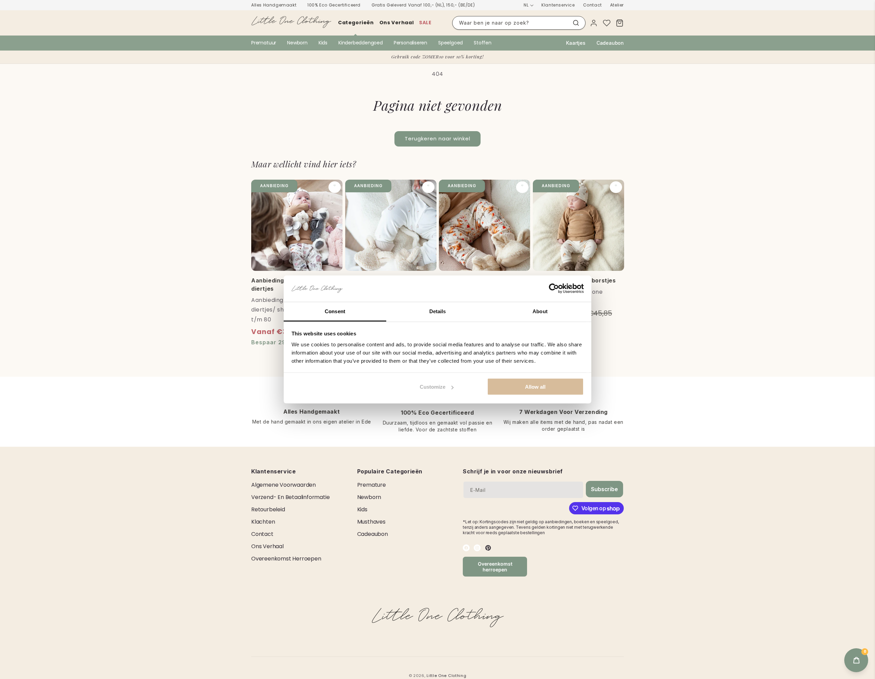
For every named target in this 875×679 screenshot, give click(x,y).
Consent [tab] (335, 311)
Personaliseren (410, 42)
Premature (371, 485)
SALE (425, 22)
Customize (432, 387)
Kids (323, 42)
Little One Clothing (446, 675)
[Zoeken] (576, 23)
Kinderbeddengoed (360, 42)
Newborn (297, 42)
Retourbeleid (268, 509)
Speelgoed (450, 42)
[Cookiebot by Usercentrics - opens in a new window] (554, 288)
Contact (592, 5)
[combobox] (518, 23)
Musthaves (371, 522)
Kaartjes (575, 43)
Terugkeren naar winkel (437, 138)
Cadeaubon (610, 43)
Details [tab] (437, 311)
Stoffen (483, 42)
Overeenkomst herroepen (286, 559)
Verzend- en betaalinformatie (290, 497)
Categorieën (356, 22)
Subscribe (604, 489)
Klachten (263, 522)
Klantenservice (558, 5)
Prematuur (263, 42)
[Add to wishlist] (334, 187)
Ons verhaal (396, 22)
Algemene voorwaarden (283, 485)
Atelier (617, 5)
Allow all (535, 387)
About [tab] (540, 311)
